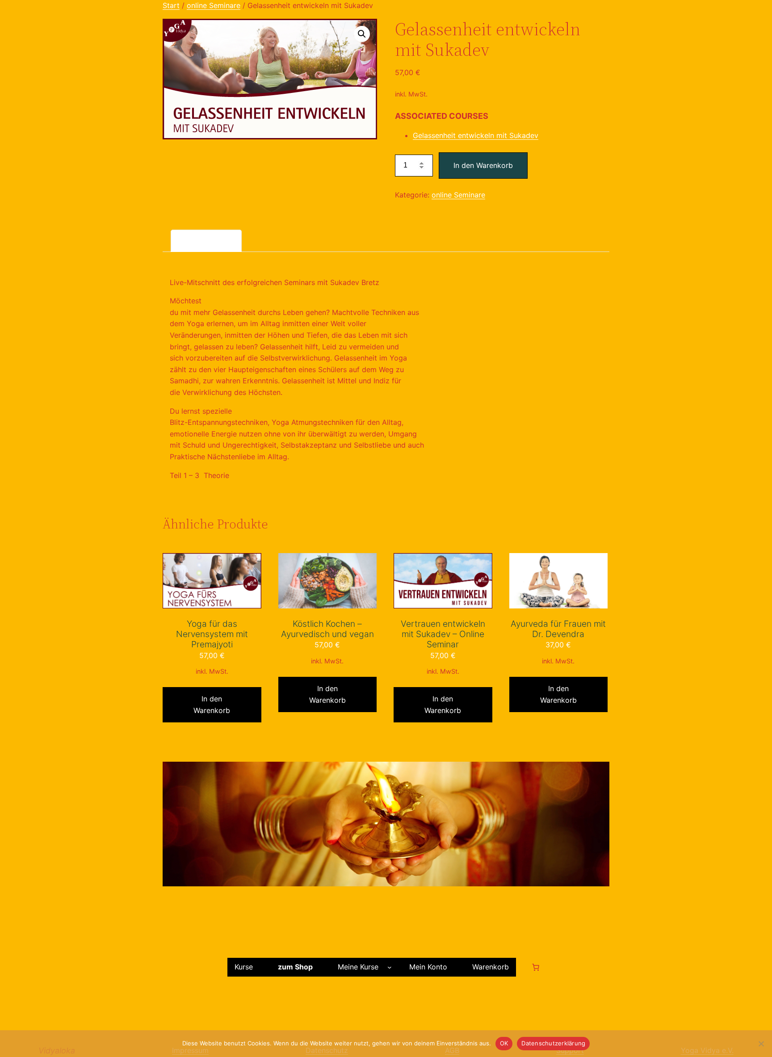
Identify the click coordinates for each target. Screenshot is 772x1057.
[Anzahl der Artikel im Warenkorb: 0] (536, 967)
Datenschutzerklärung (553, 1043)
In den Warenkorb (483, 165)
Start (171, 5)
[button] (362, 34)
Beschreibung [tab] (206, 240)
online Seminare (213, 5)
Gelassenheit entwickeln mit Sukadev (475, 135)
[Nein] (760, 1043)
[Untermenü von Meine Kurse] (389, 967)
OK (504, 1043)
